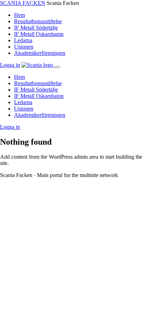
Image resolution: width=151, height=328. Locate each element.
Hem (19, 15)
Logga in (10, 65)
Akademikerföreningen (39, 53)
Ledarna (23, 40)
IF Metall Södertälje (36, 28)
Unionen (23, 47)
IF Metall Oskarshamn (39, 34)
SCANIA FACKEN (22, 3)
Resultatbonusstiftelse (38, 21)
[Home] (37, 65)
